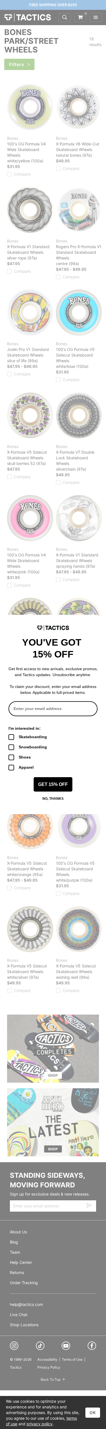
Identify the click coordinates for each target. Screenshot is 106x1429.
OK (93, 1412)
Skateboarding (33, 737)
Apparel (26, 767)
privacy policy (40, 1423)
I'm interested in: (24, 728)
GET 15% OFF (53, 784)
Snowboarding (33, 747)
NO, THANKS (53, 799)
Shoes (25, 757)
